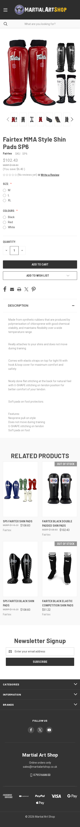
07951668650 (41, 775)
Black (11, 217)
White (11, 227)
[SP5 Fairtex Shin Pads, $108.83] (20, 489)
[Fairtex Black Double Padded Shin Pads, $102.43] (60, 489)
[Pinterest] (34, 289)
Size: (6, 183)
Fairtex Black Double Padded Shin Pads (57, 524)
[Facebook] (5, 289)
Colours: (9, 210)
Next (71, 119)
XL (9, 200)
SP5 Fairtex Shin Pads (17, 521)
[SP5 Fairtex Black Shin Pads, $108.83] (20, 569)
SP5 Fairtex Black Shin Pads (18, 603)
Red (10, 222)
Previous (8, 119)
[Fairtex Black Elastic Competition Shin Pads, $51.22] (60, 569)
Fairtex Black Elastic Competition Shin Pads (57, 603)
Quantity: (9, 241)
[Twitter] (26, 289)
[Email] (12, 289)
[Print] (19, 289)
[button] (48, 175)
